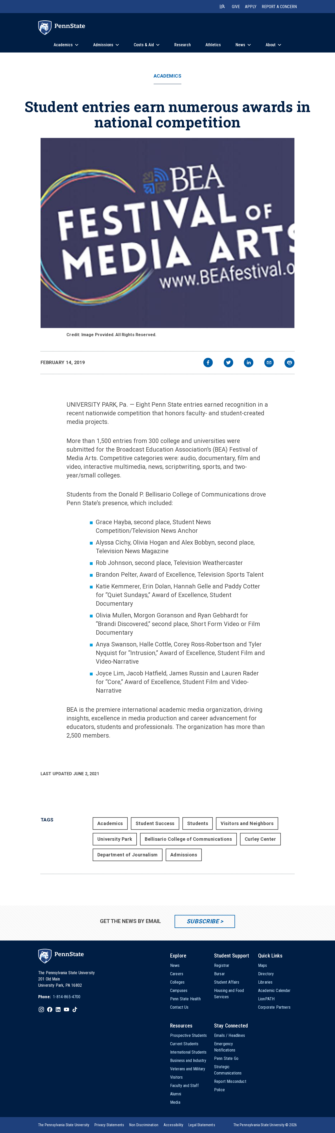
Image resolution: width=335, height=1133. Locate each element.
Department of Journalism (127, 854)
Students (197, 823)
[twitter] (228, 363)
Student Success (155, 823)
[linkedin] (248, 363)
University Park (114, 839)
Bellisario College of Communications (188, 839)
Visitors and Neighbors (247, 823)
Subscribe (203, 921)
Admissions (183, 854)
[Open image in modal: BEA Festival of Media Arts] (168, 233)
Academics (168, 76)
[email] (269, 363)
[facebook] (208, 363)
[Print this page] (289, 363)
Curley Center (260, 839)
